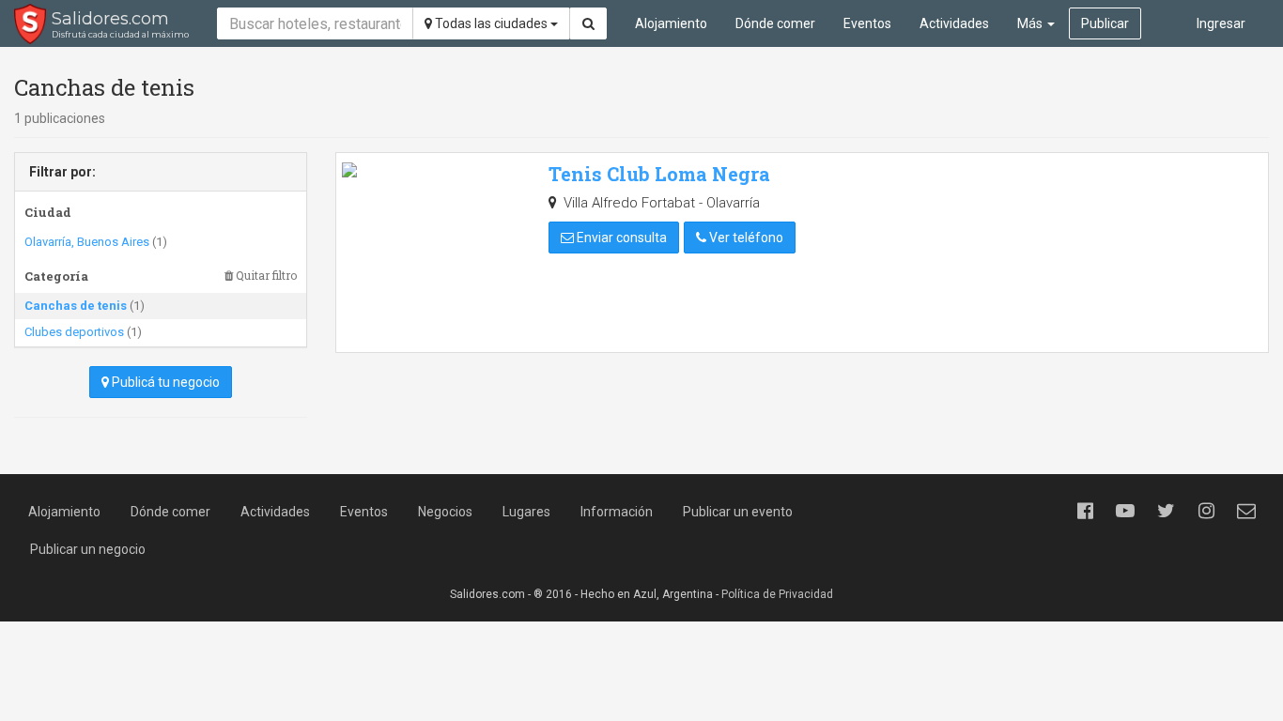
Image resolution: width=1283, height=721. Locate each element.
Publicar (1105, 23)
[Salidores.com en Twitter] (1165, 511)
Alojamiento (671, 23)
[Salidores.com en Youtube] (1125, 511)
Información (616, 511)
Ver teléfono (744, 237)
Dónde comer (775, 23)
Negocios (445, 511)
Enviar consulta (620, 237)
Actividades (954, 23)
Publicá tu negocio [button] (164, 382)
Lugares (526, 511)
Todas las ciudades (491, 23)
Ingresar (1221, 23)
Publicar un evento (738, 511)
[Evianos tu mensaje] (1246, 511)
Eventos (867, 23)
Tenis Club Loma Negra (659, 173)
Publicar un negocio (88, 549)
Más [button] (1031, 23)
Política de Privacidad (777, 594)
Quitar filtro (265, 275)
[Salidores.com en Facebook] (1085, 511)
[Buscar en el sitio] (588, 23)
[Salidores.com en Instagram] (1206, 511)
